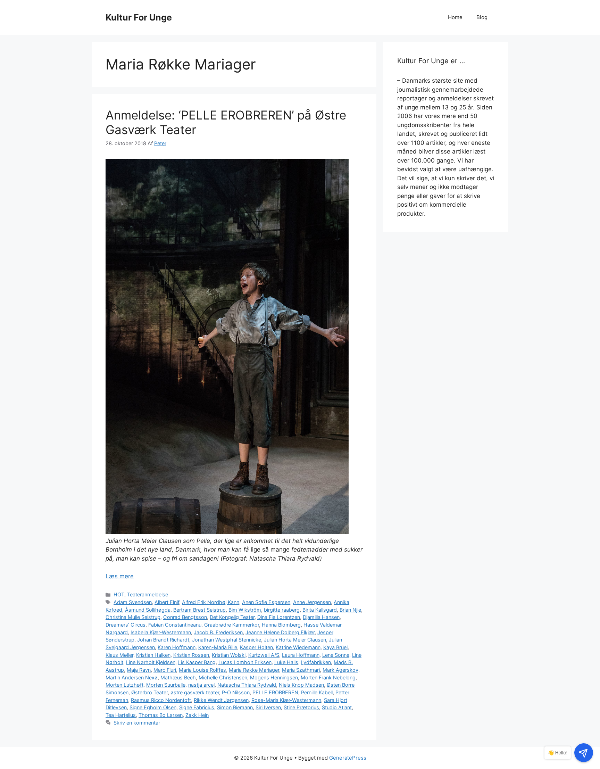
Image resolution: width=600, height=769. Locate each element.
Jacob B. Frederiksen (218, 632)
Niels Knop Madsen (301, 685)
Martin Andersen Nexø (132, 677)
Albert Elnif (167, 602)
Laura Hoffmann (300, 655)
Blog (482, 17)
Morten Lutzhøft (124, 685)
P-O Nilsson (236, 692)
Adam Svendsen (133, 602)
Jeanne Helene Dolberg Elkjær (280, 632)
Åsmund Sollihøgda (147, 610)
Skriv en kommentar (137, 723)
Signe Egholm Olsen (153, 707)
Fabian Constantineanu (174, 625)
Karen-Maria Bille (217, 647)
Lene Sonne (335, 655)
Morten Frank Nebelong (328, 677)
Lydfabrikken (316, 662)
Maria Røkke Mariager (254, 670)
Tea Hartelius (121, 715)
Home (455, 17)
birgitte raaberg (282, 610)
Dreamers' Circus (125, 625)
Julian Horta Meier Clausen (295, 640)
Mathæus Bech (178, 677)
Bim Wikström (244, 610)
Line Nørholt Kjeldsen (150, 662)
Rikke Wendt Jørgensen (221, 700)
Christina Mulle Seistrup (133, 617)
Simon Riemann (235, 707)
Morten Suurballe (165, 685)
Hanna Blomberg (281, 625)
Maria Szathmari (301, 670)
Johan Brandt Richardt (163, 640)
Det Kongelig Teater (232, 617)
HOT (119, 594)
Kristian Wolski (228, 655)
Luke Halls (286, 662)
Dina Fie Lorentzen (278, 617)
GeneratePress (347, 757)
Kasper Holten (256, 647)
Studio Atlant (337, 707)
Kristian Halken (153, 655)
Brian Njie (350, 610)
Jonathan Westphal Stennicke (226, 640)
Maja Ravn (139, 670)
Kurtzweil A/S (263, 655)
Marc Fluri (164, 670)
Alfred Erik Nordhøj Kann (210, 602)
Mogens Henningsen (274, 677)
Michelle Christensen (223, 677)
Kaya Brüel (335, 647)
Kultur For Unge (139, 17)
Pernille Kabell (317, 692)
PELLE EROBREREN (275, 692)
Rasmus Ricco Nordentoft (161, 700)
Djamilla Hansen (321, 617)
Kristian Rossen (191, 655)
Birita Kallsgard (319, 610)
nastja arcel (201, 685)
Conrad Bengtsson (185, 617)
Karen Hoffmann (176, 647)
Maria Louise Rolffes (202, 670)
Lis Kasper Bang (197, 662)
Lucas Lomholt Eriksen (245, 662)
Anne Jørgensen (312, 602)
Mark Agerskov (340, 670)
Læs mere (120, 576)
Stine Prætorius (301, 707)
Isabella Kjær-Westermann (161, 632)
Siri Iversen (268, 707)
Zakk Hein (197, 715)
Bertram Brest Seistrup (199, 610)
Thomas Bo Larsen (161, 715)
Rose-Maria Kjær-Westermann (286, 700)
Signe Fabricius (196, 707)
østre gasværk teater (194, 692)
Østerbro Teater (149, 692)
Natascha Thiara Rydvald (246, 685)
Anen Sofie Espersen (266, 602)
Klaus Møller (119, 655)
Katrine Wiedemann (298, 647)
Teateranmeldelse (147, 594)
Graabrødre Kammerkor (231, 625)
